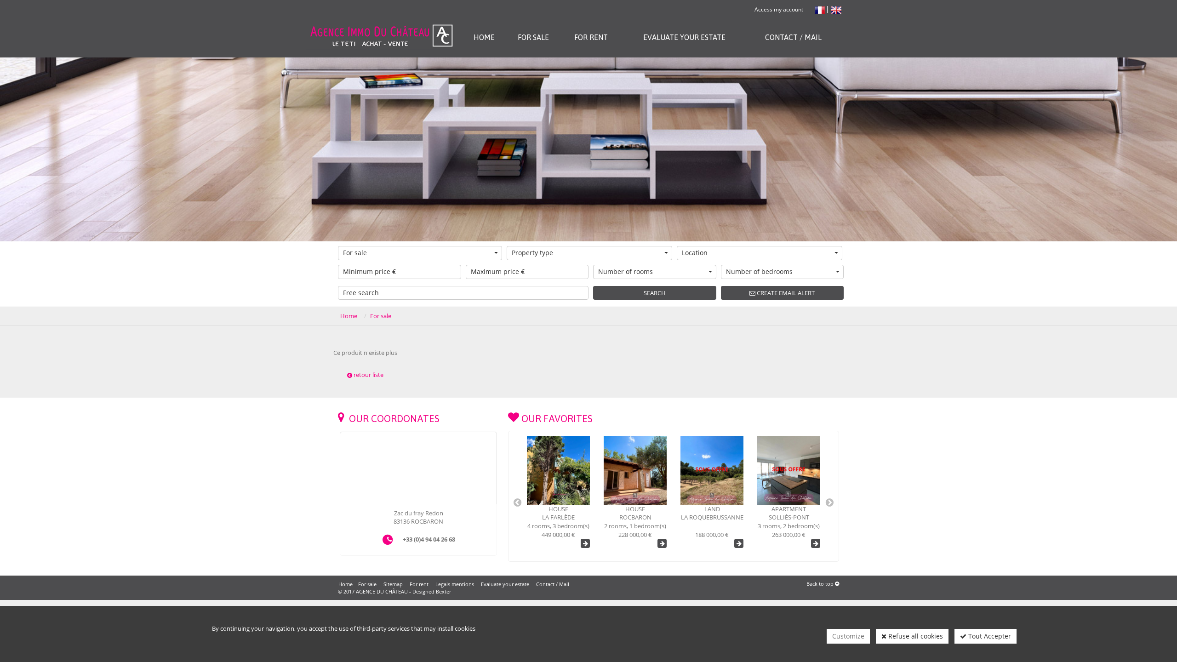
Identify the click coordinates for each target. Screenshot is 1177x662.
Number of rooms (625, 271)
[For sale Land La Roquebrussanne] (635, 470)
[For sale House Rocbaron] (558, 470)
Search (655, 293)
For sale (355, 252)
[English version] (836, 9)
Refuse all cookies (914, 636)
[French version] (820, 9)
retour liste (367, 375)
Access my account (778, 9)
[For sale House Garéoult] (788, 470)
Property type (532, 252)
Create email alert (785, 293)
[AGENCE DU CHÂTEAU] (381, 24)
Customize (848, 636)
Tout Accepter (988, 636)
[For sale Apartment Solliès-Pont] (711, 470)
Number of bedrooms (759, 271)
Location (695, 252)
